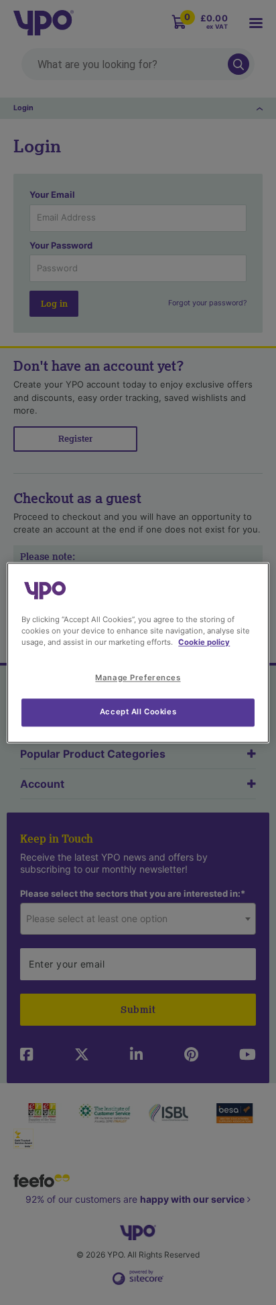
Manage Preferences (137, 677)
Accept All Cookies (138, 711)
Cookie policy (204, 642)
